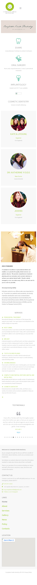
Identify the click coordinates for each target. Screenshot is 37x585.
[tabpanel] (18, 422)
